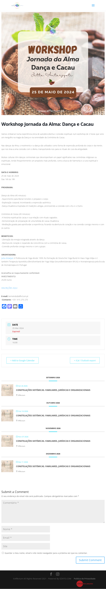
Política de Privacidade (84, 578)
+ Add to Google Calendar (22, 360)
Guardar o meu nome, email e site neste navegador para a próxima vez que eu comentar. (46, 553)
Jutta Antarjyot (7, 258)
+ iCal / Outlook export (85, 360)
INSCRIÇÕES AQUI (9, 288)
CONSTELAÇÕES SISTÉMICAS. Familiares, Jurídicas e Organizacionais (53, 390)
